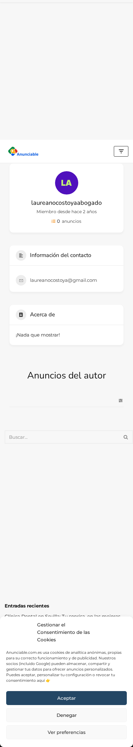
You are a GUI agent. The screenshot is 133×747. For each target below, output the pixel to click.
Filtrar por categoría (118, 400)
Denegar (67, 715)
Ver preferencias (67, 732)
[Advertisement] (66, 70)
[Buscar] (126, 437)
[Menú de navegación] (121, 151)
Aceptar (66, 698)
